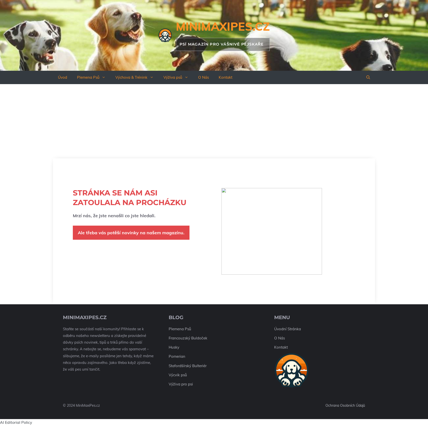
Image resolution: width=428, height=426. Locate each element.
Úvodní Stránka (287, 329)
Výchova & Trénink (131, 77)
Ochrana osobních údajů (345, 405)
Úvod (62, 77)
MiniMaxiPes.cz (223, 26)
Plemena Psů (88, 77)
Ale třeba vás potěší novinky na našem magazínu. (131, 233)
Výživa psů (172, 77)
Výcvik (174, 375)
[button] (368, 77)
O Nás (203, 77)
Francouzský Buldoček (188, 338)
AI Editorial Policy (16, 422)
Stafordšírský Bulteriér (188, 365)
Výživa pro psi (181, 384)
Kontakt (225, 77)
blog (176, 317)
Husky (174, 347)
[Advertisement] (214, 121)
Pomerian (177, 356)
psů (184, 375)
